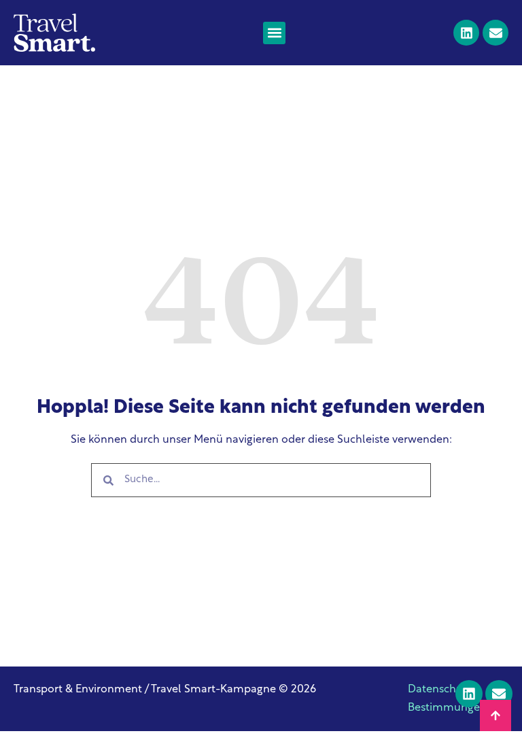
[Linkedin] (466, 33)
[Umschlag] (495, 33)
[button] (274, 33)
